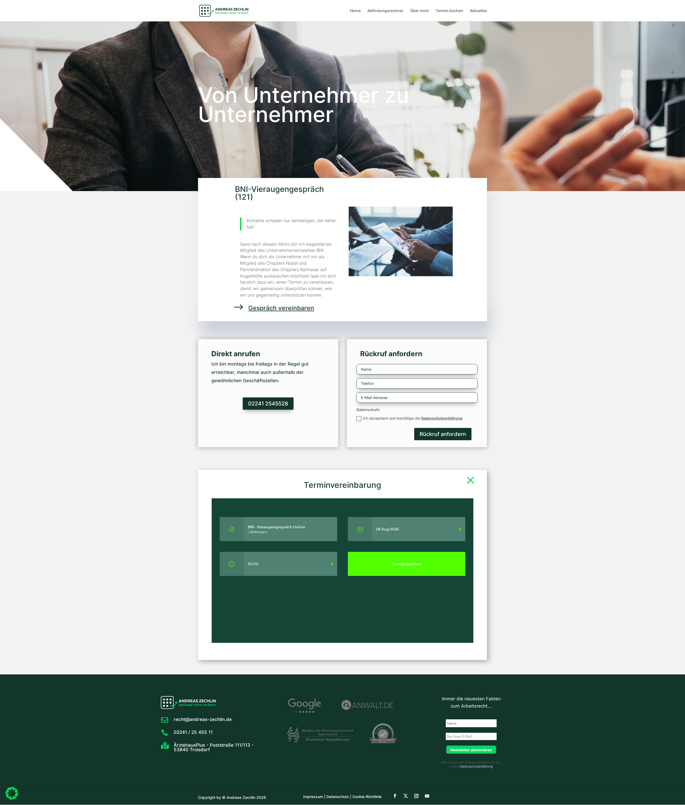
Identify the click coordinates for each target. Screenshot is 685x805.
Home (355, 11)
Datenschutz (337, 796)
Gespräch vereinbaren (281, 308)
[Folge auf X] (405, 796)
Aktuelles (478, 11)
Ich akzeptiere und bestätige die (412, 418)
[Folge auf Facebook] (395, 796)
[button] (12, 793)
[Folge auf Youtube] (427, 796)
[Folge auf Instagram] (416, 796)
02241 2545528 (268, 403)
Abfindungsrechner (385, 11)
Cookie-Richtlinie (366, 796)
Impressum (313, 796)
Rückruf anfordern (443, 434)
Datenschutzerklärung (441, 418)
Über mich (419, 11)
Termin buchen (449, 11)
